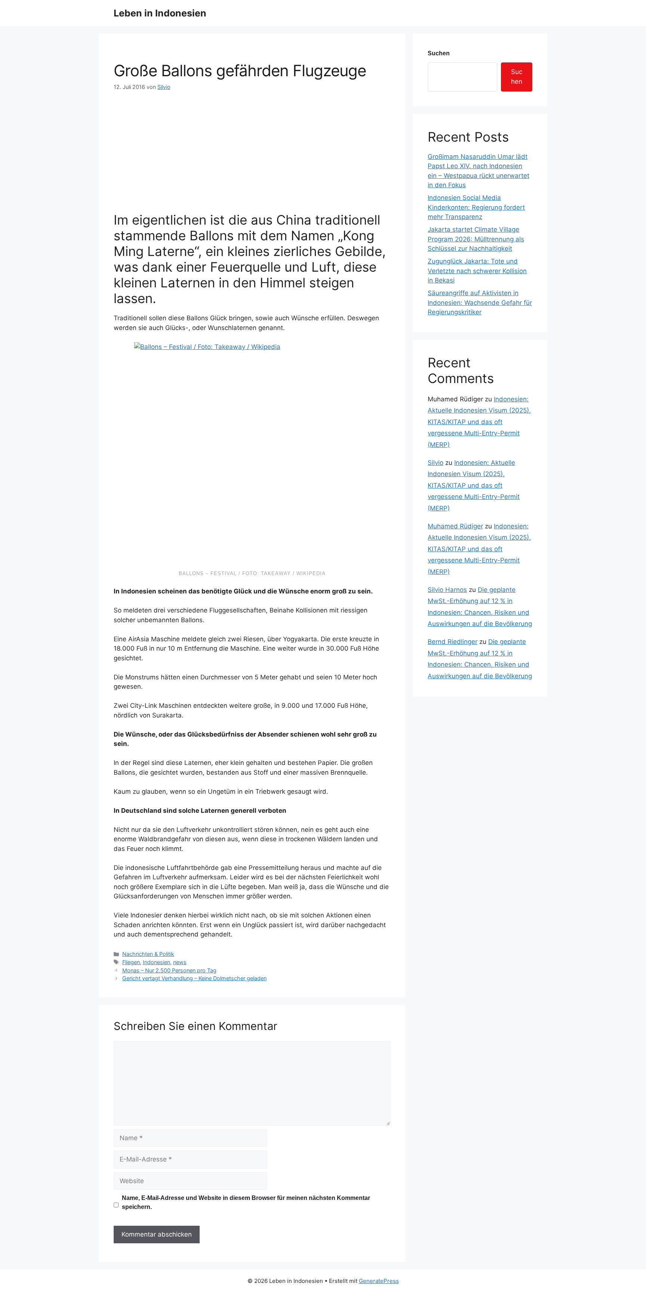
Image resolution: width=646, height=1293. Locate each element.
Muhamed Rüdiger (455, 526)
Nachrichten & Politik (148, 954)
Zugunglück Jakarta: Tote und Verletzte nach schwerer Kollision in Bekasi (477, 270)
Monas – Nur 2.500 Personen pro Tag (169, 970)
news (180, 962)
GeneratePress (379, 1280)
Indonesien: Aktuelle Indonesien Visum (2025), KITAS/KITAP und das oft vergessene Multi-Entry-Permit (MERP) (479, 421)
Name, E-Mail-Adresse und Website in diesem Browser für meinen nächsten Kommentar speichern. (246, 1202)
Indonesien (156, 962)
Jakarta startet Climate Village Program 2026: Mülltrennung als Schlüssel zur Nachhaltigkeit (476, 239)
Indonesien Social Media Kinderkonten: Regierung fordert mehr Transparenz (476, 207)
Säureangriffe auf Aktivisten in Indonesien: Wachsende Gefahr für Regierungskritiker (480, 302)
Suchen (439, 53)
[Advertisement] (252, 147)
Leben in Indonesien (160, 13)
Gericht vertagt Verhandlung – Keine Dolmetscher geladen (194, 978)
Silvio (435, 462)
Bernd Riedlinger (452, 641)
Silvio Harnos (447, 589)
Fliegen (131, 962)
